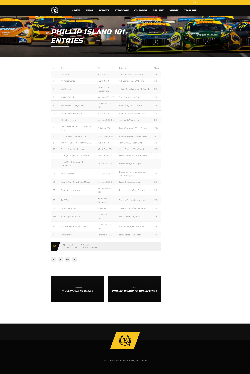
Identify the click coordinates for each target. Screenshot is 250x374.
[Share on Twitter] (60, 259)
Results (103, 10)
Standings (121, 10)
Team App (190, 10)
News (89, 10)
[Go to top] (125, 340)
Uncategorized (193, 33)
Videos (173, 10)
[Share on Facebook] (53, 259)
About (76, 10)
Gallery (157, 10)
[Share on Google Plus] (67, 259)
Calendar (140, 10)
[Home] (54, 10)
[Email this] (74, 259)
